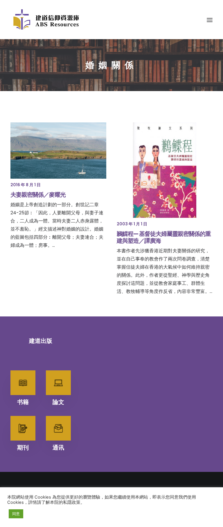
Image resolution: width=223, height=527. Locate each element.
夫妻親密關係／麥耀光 (38, 195)
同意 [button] (16, 513)
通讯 (58, 447)
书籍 (23, 402)
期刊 (23, 447)
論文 (58, 402)
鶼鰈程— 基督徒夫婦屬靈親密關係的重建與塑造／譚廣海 (164, 237)
